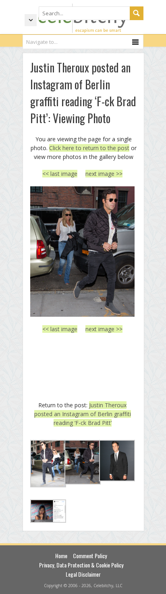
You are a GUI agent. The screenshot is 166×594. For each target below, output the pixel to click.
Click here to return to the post (89, 148)
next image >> (103, 173)
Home (61, 555)
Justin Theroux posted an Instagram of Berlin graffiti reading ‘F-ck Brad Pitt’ (82, 414)
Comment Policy (90, 555)
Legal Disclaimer (83, 574)
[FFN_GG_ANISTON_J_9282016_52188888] (82, 251)
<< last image (59, 173)
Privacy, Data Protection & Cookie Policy (81, 565)
